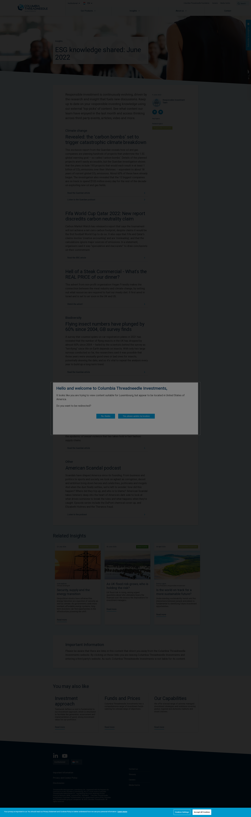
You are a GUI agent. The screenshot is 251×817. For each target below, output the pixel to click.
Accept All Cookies (202, 812)
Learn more (122, 812)
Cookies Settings (182, 812)
